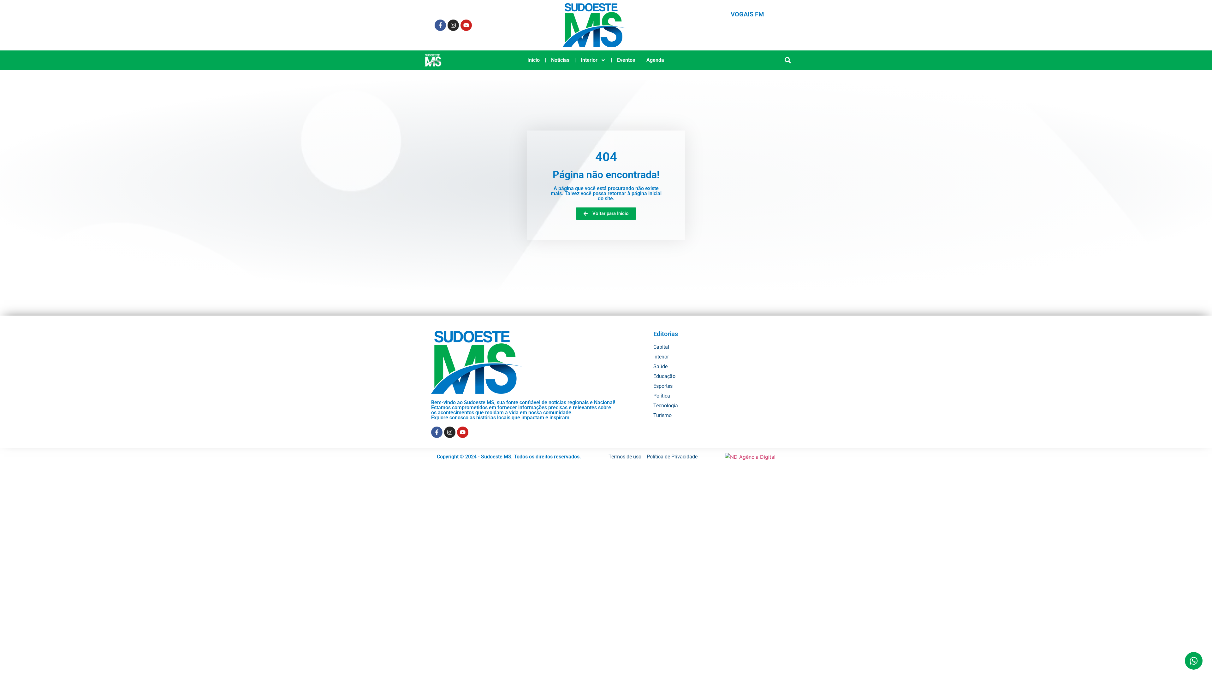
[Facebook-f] (440, 25)
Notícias (560, 60)
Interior (589, 60)
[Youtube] (466, 25)
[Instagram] (453, 25)
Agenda (655, 60)
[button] (788, 60)
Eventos (626, 60)
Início (533, 60)
